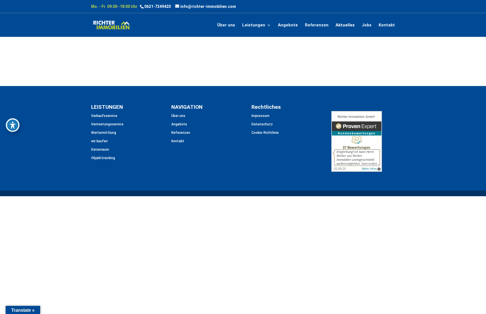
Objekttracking (103, 158)
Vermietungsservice (107, 124)
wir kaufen (99, 141)
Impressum (260, 116)
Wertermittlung (103, 133)
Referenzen (316, 25)
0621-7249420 (157, 6)
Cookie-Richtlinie (265, 133)
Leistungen (253, 25)
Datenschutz (262, 124)
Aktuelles (345, 25)
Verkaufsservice (104, 116)
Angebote (288, 25)
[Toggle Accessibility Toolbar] (12, 125)
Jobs (367, 25)
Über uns (226, 25)
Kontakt (387, 25)
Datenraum (100, 150)
